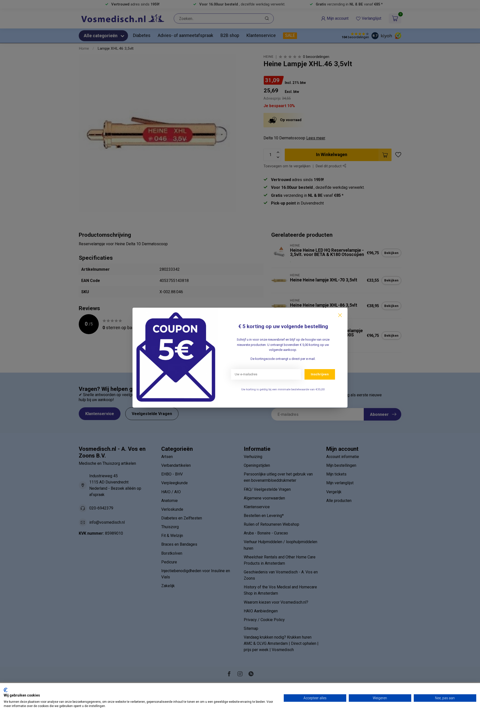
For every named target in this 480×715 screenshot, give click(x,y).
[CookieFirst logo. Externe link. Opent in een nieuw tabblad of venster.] (6, 690)
